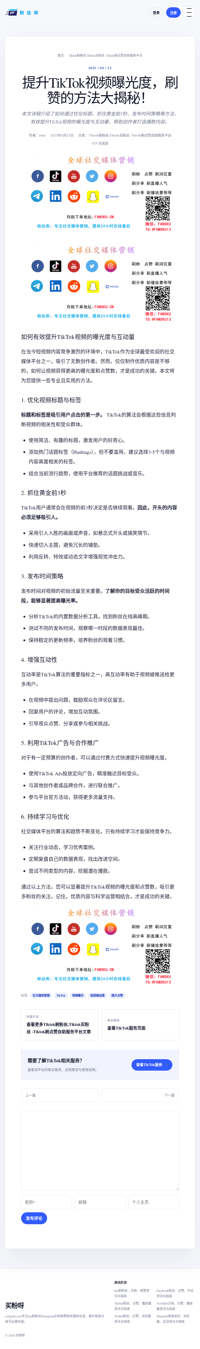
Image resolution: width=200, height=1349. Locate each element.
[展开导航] (189, 12)
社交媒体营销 (41, 995)
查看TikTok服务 (152, 1064)
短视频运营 (97, 995)
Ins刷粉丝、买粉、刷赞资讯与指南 (131, 1293)
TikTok (61, 995)
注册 (173, 12)
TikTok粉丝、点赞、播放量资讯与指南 (132, 1306)
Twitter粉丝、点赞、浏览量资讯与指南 (132, 1319)
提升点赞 (117, 995)
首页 (61, 55)
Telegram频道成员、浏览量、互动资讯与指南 (173, 1319)
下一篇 (169, 1095)
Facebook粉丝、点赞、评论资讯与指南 (175, 1293)
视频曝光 (78, 995)
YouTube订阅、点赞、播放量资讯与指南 (175, 1306)
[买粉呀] (22, 12)
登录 (156, 12)
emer (42, 135)
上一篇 (31, 1095)
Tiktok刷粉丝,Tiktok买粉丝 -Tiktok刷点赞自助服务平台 (105, 55)
